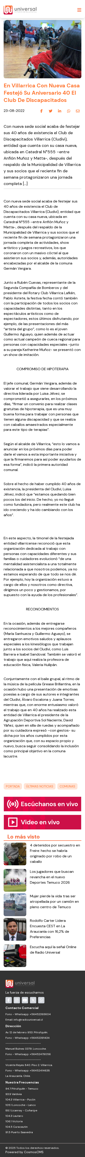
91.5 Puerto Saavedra (19, 1132)
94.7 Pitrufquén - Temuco (21, 1088)
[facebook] (41, 111)
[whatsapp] (68, 111)
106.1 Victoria (14, 1121)
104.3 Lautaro (14, 1116)
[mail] (77, 111)
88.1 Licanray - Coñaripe (21, 1110)
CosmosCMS (34, 1152)
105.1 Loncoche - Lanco (20, 1105)
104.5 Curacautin (16, 1127)
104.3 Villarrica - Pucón (20, 1099)
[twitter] (50, 111)
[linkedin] (59, 111)
